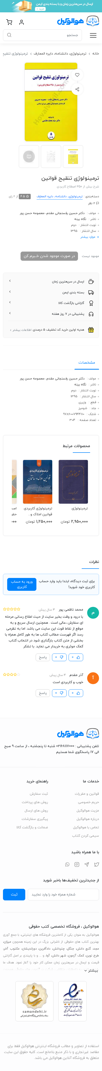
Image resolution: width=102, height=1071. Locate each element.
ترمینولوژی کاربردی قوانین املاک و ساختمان (38, 511)
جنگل (70, 949)
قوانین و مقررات (87, 794)
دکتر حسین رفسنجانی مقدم (65, 213)
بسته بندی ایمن (73, 292)
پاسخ (43, 657)
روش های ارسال (36, 810)
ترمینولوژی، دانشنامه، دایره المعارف (60, 53)
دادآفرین (44, 949)
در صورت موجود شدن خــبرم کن (49, 256)
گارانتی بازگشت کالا (71, 303)
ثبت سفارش (39, 794)
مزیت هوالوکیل (87, 810)
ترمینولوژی (80, 508)
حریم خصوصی (88, 802)
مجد (96, 949)
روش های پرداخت (35, 802)
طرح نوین (92, 955)
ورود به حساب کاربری (22, 584)
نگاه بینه (80, 219)
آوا (48, 955)
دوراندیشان (29, 949)
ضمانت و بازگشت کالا (32, 827)
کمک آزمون (76, 955)
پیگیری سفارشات (35, 819)
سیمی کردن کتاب (85, 835)
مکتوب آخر (12, 949)
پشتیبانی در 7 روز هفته (68, 314)
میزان (7, 942)
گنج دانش (83, 949)
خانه (95, 53)
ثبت (14, 894)
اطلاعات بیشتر (22, 330)
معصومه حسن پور (32, 213)
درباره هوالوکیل (87, 819)
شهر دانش (59, 955)
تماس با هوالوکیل (86, 827)
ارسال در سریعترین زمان (68, 281)
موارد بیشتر (87, 237)
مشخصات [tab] (86, 362)
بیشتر (93, 970)
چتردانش (59, 949)
